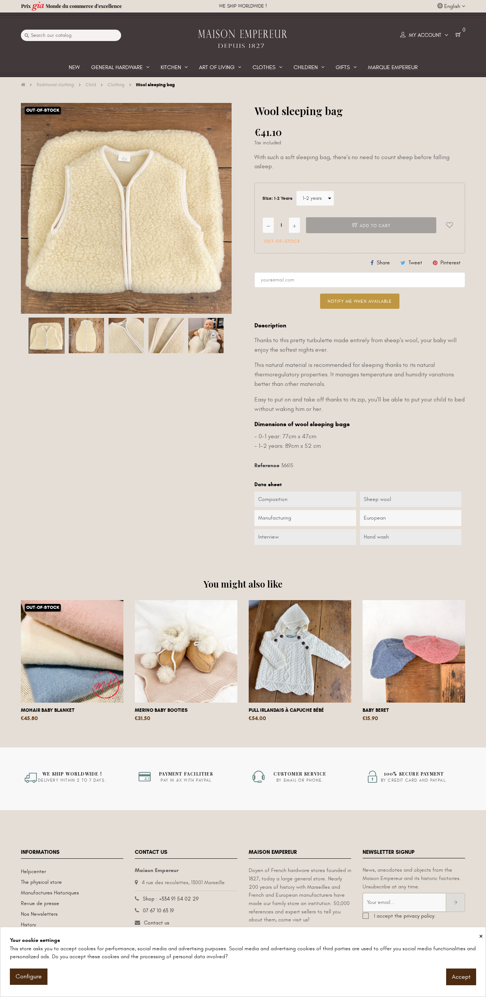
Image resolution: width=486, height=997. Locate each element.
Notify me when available (360, 301)
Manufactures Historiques (50, 893)
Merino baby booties (161, 710)
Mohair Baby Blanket (47, 710)
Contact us (156, 923)
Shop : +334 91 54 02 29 (171, 899)
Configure (29, 976)
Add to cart (374, 225)
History (28, 924)
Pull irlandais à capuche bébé (286, 710)
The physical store (41, 882)
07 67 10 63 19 (158, 910)
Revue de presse (40, 903)
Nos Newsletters (39, 914)
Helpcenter (33, 871)
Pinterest (450, 262)
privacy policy (419, 916)
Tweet (415, 262)
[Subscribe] (455, 902)
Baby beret (376, 710)
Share (383, 262)
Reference (266, 465)
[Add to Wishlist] (449, 225)
